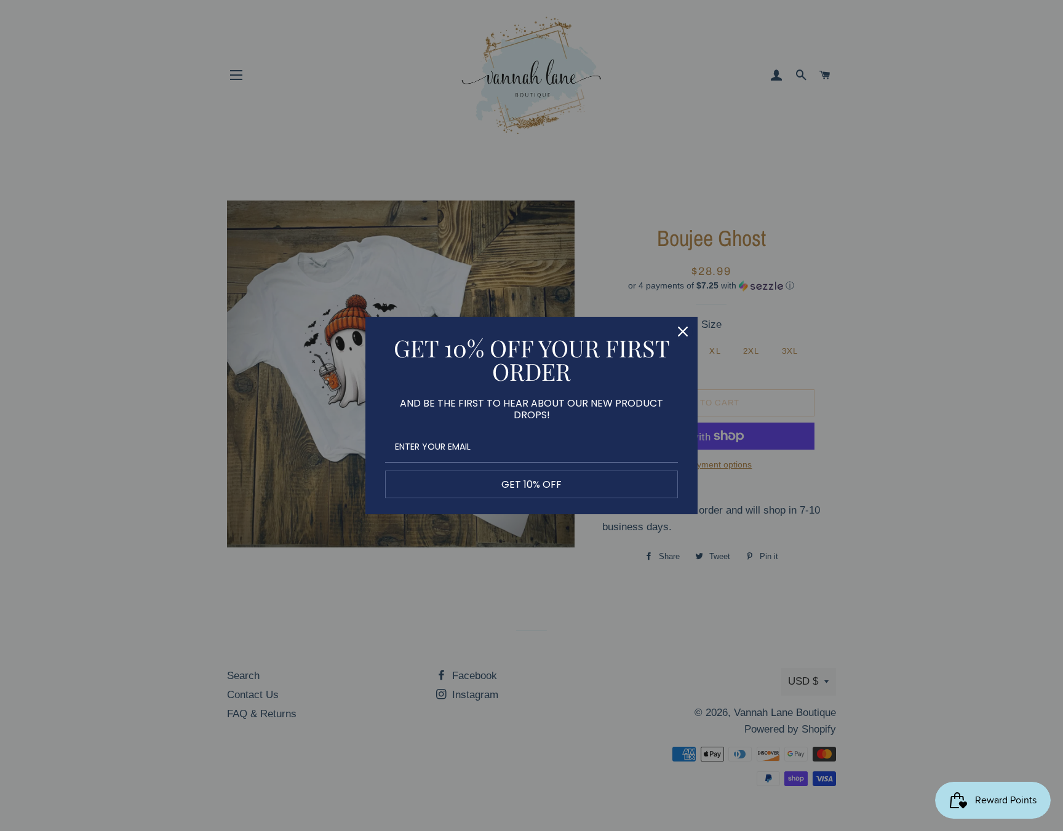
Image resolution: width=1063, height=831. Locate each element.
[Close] (683, 331)
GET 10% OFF (531, 484)
